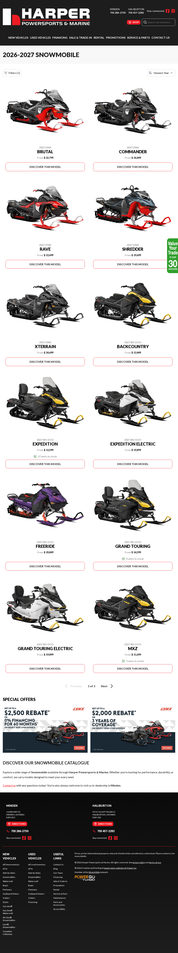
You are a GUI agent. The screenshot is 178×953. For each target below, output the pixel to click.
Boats (5, 885)
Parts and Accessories (59, 903)
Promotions (116, 37)
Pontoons (7, 889)
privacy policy (139, 862)
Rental (99, 37)
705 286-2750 (118, 12)
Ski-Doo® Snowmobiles (9, 919)
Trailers (6, 898)
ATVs (5, 868)
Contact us (9, 785)
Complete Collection (7, 932)
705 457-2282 (136, 12)
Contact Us (161, 37)
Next (104, 686)
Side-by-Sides (9, 873)
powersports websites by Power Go (120, 868)
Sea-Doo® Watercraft (8, 912)
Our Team (58, 873)
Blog (55, 868)
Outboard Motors (11, 893)
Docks (6, 902)
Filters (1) (14, 72)
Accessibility (59, 909)
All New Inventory (11, 864)
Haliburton (136, 9)
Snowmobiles (9, 877)
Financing (59, 37)
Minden (115, 9)
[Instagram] (173, 11)
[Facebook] (167, 11)
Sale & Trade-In (80, 37)
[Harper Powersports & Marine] (46, 17)
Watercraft (8, 881)
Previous (76, 686)
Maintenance (59, 898)
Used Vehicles (40, 37)
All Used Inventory (36, 864)
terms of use (155, 862)
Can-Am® (7, 906)
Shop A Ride (94, 872)
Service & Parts (138, 37)
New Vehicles (18, 37)
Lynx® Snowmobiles (9, 925)
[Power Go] (106, 878)
